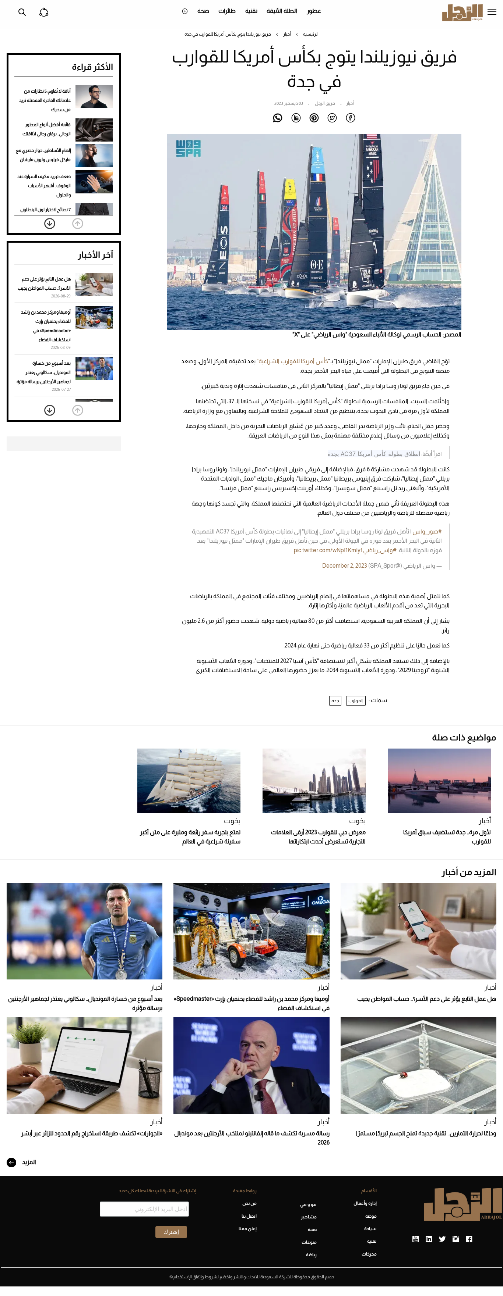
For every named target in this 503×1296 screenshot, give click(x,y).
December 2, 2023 (344, 566)
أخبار (287, 34)
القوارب (355, 700)
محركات (369, 1254)
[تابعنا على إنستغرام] (456, 1239)
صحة (203, 11)
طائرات (227, 11)
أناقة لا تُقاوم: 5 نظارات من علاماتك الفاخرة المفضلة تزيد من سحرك (45, 100)
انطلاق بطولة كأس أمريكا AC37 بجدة (374, 453)
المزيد (28, 1162)
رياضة (311, 1254)
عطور (314, 11)
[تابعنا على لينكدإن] (429, 1239)
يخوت (357, 821)
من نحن (249, 1203)
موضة (371, 1216)
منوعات (309, 1242)
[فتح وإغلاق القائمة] (492, 12)
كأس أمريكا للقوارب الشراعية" (292, 361)
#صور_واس (427, 531)
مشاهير (309, 1217)
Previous (78, 223)
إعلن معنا (247, 1228)
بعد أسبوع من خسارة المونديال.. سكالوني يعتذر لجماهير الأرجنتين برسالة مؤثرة (44, 372)
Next (50, 223)
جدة (335, 700)
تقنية (251, 11)
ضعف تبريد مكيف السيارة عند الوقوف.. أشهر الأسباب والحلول (44, 185)
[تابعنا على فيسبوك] (469, 1239)
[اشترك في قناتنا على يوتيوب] (415, 1239)
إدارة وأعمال (365, 1203)
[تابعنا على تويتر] (442, 1239)
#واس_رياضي (380, 550)
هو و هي (308, 1204)
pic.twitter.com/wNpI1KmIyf (328, 550)
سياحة (370, 1228)
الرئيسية (311, 34)
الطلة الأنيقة (282, 11)
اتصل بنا (249, 1216)
